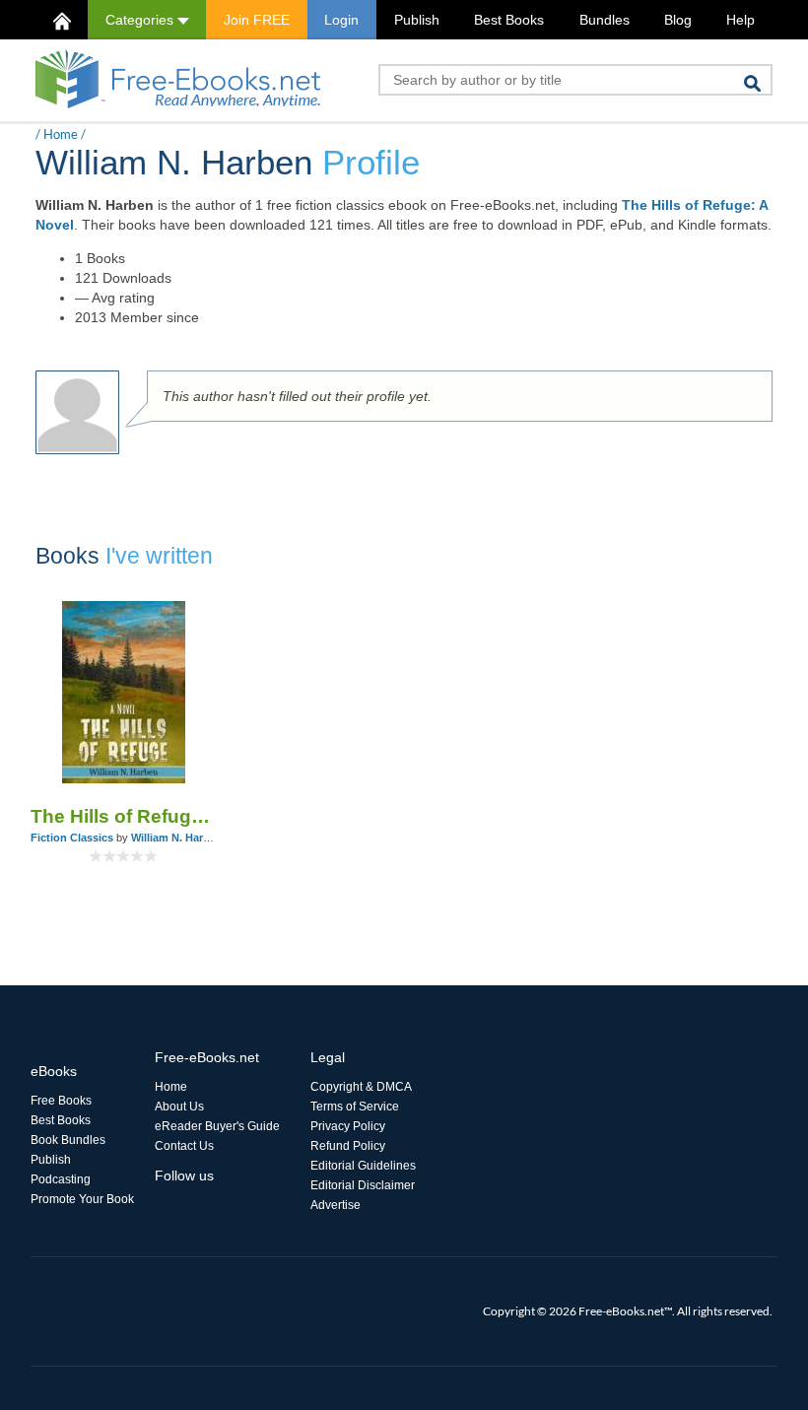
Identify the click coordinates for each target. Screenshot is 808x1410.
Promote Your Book (82, 1199)
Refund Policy (347, 1146)
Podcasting (61, 1179)
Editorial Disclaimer (362, 1185)
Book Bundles (68, 1140)
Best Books (509, 20)
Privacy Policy (347, 1126)
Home (60, 134)
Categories (141, 20)
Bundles (604, 20)
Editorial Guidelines (363, 1166)
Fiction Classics (72, 837)
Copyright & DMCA (361, 1087)
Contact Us (184, 1146)
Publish (416, 20)
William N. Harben (177, 837)
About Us (179, 1106)
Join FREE (257, 20)
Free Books (61, 1101)
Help (740, 20)
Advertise (335, 1205)
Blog (678, 20)
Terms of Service (354, 1106)
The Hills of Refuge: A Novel (123, 816)
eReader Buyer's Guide (217, 1126)
